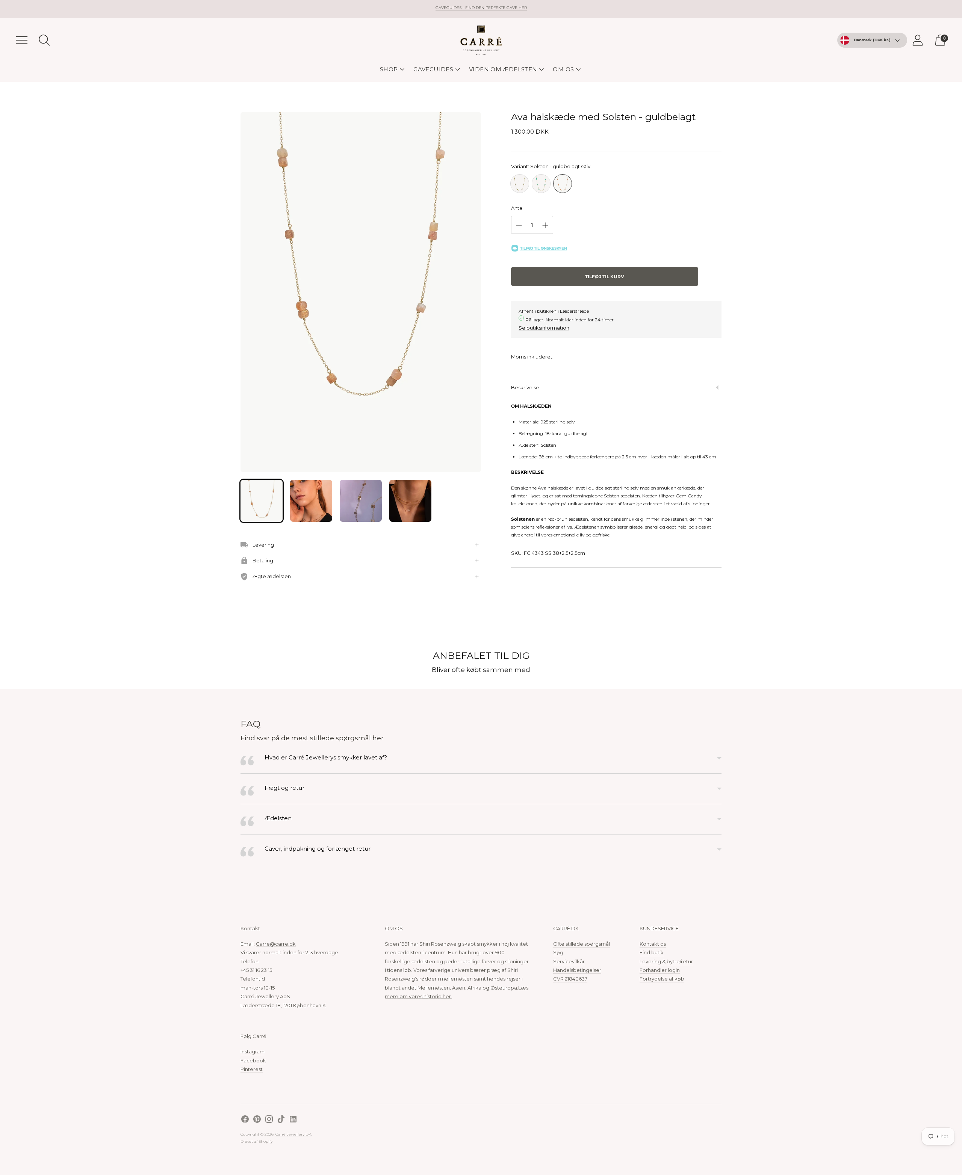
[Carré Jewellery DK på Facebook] (245, 1120)
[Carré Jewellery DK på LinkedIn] (293, 1120)
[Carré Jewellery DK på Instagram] (269, 1120)
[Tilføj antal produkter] (545, 225)
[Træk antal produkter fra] (518, 225)
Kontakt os (653, 944)
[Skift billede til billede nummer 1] (261, 501)
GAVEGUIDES (433, 69)
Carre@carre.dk (276, 944)
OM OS (563, 69)
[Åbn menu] (21, 40)
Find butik (652, 952)
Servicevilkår (569, 961)
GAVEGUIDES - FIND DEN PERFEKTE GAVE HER (481, 7)
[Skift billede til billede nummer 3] (361, 501)
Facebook (253, 1061)
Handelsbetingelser (577, 970)
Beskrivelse (525, 387)
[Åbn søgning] (44, 40)
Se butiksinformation (544, 328)
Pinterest (251, 1069)
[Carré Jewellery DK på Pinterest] (257, 1120)
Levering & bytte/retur (666, 961)
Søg (558, 952)
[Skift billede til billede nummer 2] (311, 501)
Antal (517, 208)
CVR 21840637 (570, 979)
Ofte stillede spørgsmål (581, 944)
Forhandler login (660, 970)
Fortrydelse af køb (662, 979)
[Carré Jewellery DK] (481, 40)
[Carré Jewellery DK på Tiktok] (281, 1120)
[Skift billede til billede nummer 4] (410, 501)
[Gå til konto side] (917, 40)
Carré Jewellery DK (293, 1134)
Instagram (252, 1051)
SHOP (389, 69)
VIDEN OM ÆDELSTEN (503, 69)
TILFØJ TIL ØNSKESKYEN (543, 248)
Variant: (550, 166)
